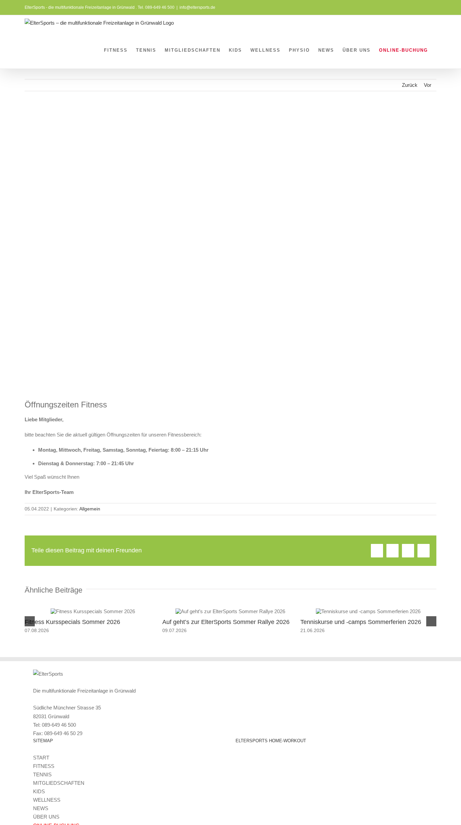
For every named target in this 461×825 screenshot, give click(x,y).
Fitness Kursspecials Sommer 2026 (72, 622)
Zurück (409, 85)
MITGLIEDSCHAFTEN (58, 783)
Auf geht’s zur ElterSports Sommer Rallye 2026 (226, 622)
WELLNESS (46, 800)
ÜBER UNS (46, 817)
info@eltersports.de (197, 7)
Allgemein (89, 508)
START (41, 757)
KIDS (39, 791)
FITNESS (43, 766)
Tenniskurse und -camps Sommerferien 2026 (360, 622)
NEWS (40, 808)
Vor (427, 85)
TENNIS (42, 774)
